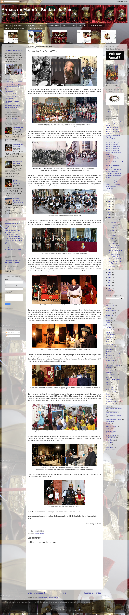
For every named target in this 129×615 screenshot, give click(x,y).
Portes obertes (110, 404)
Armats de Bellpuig (112, 129)
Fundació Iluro (110, 360)
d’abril (112, 238)
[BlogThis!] (38, 531)
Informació (82, 25)
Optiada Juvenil (111, 392)
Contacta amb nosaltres (12, 86)
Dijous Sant (109, 344)
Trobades (109, 442)
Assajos (108, 318)
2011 (109, 291)
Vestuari (108, 445)
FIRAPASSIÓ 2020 (115, 259)
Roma (108, 429)
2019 (110, 269)
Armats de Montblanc (112, 148)
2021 (110, 215)
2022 (110, 212)
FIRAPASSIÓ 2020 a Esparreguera (115, 262)
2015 (110, 280)
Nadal (64, 25)
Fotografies (109, 358)
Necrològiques (39, 533)
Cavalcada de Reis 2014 (17, 162)
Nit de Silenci (110, 389)
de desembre (114, 220)
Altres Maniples (111, 310)
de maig (112, 235)
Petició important (10, 94)
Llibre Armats (110, 370)
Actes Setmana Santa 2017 (18, 145)
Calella (108, 322)
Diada (108, 342)
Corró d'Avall (110, 334)
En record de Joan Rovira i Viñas (115, 246)
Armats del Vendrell (112, 171)
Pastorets (109, 399)
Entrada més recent (36, 593)
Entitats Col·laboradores (35, 29)
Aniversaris (109, 313)
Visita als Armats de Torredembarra (18, 200)
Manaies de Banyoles (113, 181)
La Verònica (9, 246)
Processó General (111, 412)
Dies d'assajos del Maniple (13, 82)
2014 (110, 283)
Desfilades (109, 339)
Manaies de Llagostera (113, 184)
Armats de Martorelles (113, 146)
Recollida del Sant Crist (113, 419)
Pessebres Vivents (112, 401)
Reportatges (110, 421)
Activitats (108, 308)
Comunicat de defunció (116, 250)
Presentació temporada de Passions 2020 (114, 254)
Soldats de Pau (110, 437)
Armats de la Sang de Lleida (115, 143)
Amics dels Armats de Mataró (14, 29)
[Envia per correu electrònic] (36, 531)
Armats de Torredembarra (114, 169)
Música (108, 382)
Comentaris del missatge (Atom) (48, 597)
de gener (113, 266)
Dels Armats (18, 25)
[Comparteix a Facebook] (41, 531)
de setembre (114, 225)
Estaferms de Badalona (113, 173)
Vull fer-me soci (10, 91)
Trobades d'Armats (53, 25)
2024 (110, 207)
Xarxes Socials (110, 449)
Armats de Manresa (112, 144)
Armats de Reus (111, 156)
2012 (110, 288)
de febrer (113, 243)
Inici (64, 593)
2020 (110, 217)
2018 (110, 272)
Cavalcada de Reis (112, 330)
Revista (72, 25)
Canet (108, 325)
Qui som (7, 89)
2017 (110, 275)
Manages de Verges (112, 179)
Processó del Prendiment (114, 408)
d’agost (112, 227)
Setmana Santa (30, 25)
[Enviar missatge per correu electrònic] (32, 531)
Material (108, 377)
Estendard (109, 351)
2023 (110, 209)
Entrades (10, 332)
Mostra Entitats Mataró (113, 379)
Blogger (81, 610)
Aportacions (109, 315)
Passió (41, 25)
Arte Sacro (15, 118)
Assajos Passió (10, 98)
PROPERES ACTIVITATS (13, 84)
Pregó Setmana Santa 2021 (17, 181)
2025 (110, 204)
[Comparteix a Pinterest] (43, 531)
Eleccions (109, 349)
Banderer (109, 320)
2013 (110, 285)
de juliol (112, 230)
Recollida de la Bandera (113, 415)
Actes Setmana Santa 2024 (18, 128)
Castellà (108, 112)
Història (8, 25)
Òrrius (108, 394)
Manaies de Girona (112, 183)
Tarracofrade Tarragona (12, 262)
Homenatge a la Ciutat (113, 365)
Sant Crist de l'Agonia (12, 244)
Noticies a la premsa (11, 96)
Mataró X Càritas (111, 375)
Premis (108, 406)
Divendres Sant (111, 346)
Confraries (109, 332)
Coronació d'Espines (11, 234)
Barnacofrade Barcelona (13, 260)
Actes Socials (110, 305)
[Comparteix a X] (39, 531)
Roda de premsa (111, 426)
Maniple (108, 372)
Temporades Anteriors (96, 25)
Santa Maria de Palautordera (111, 432)
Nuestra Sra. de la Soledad (13, 249)
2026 (110, 201)
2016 (110, 277)
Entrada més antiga (92, 593)
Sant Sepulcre (9, 248)
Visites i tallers (110, 447)
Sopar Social (110, 440)
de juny (112, 233)
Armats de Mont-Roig (112, 150)
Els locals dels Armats (13, 50)
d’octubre (113, 222)
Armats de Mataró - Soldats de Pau (36, 9)
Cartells (108, 327)
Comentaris (11, 336)
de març (112, 241)
